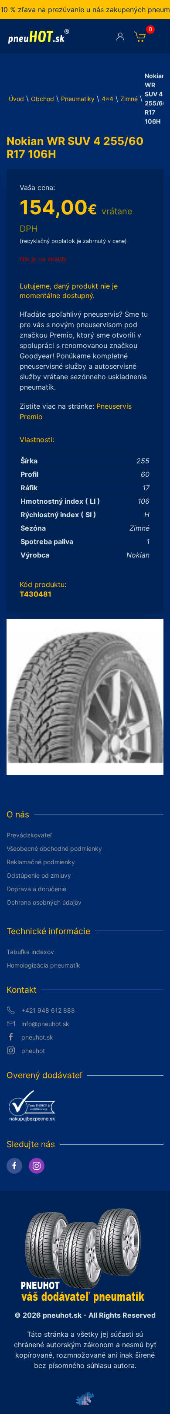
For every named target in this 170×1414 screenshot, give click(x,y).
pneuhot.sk (37, 1037)
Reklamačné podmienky (41, 862)
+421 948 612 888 (48, 1010)
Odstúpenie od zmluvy (39, 875)
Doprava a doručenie (36, 888)
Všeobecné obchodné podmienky (54, 848)
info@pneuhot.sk (45, 1023)
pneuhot (33, 1050)
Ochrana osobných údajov (44, 902)
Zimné (129, 98)
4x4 (107, 98)
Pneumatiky (78, 98)
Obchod (42, 98)
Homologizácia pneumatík (43, 965)
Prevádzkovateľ (29, 835)
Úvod (16, 98)
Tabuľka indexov (30, 951)
